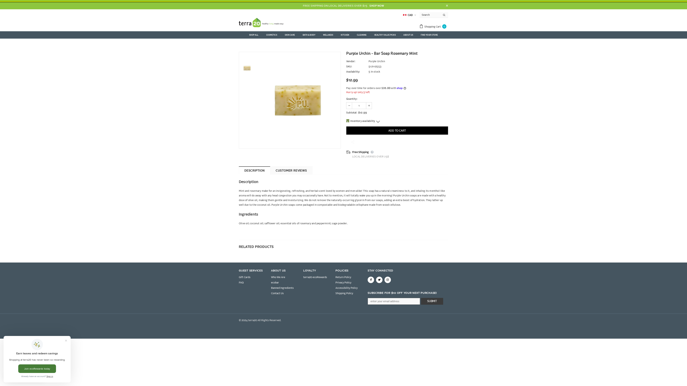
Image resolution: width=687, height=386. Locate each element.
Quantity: (351, 99)
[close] (447, 6)
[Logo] (261, 23)
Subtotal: (351, 113)
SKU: (349, 66)
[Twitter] (379, 280)
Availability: (353, 72)
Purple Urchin (377, 61)
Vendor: (350, 61)
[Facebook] (371, 280)
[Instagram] (387, 280)
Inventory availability (362, 121)
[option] (298, 100)
